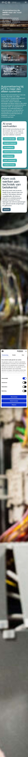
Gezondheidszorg (8, 147)
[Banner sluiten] (25, 351)
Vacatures (6, 209)
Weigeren (14, 404)
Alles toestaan (14, 396)
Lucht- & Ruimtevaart (9, 160)
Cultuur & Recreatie (9, 138)
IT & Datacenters (8, 156)
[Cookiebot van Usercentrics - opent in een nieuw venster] (17, 351)
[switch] (24, 383)
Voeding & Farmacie (9, 164)
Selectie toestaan (14, 400)
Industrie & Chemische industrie (12, 151)
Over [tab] (23, 355)
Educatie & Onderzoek (10, 143)
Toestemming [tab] (5, 355)
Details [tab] (14, 355)
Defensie (20, 138)
